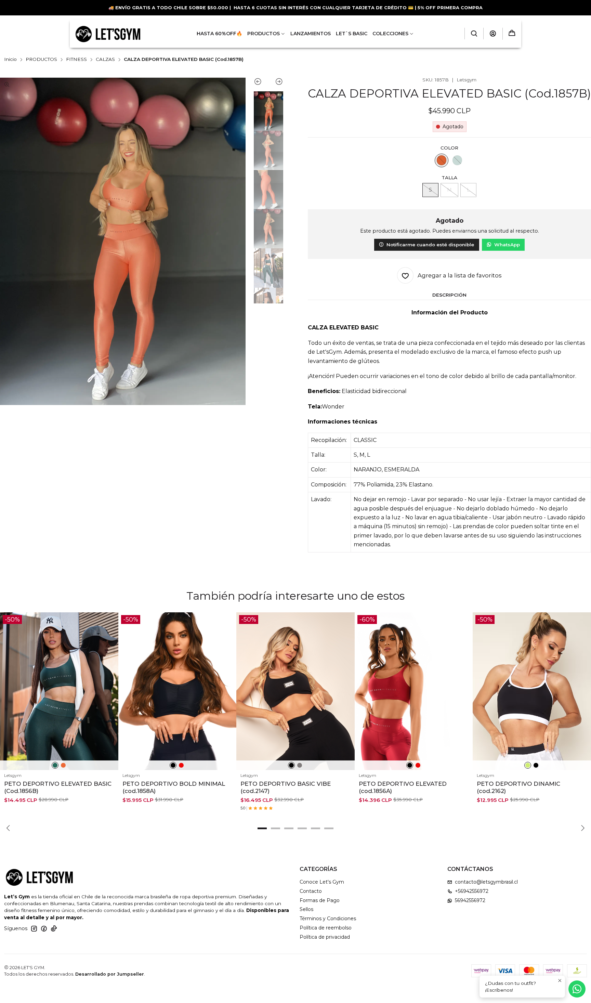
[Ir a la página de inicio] (108, 33)
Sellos (306, 909)
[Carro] (512, 34)
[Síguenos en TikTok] (53, 928)
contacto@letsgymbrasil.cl (486, 882)
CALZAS (105, 59)
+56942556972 (471, 891)
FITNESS (76, 59)
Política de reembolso (326, 928)
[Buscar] (474, 33)
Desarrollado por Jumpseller (109, 974)
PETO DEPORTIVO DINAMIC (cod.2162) (518, 787)
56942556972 (470, 900)
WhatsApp (507, 244)
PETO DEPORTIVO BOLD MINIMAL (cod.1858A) (173, 787)
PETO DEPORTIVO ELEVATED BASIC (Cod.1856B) (57, 787)
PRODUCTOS (41, 59)
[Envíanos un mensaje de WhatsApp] (577, 989)
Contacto (311, 891)
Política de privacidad (325, 937)
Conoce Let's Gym (322, 882)
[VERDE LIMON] (527, 765)
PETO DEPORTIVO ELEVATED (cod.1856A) (403, 787)
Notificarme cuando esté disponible (430, 244)
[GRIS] (299, 765)
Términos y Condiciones (328, 918)
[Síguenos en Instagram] (33, 928)
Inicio (10, 59)
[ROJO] (181, 765)
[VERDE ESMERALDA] (457, 160)
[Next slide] (275, 83)
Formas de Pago (320, 900)
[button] (262, 828)
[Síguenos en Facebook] (43, 928)
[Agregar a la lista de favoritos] (110, 683)
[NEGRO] (173, 765)
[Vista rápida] (110, 699)
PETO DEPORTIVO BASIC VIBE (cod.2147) (285, 787)
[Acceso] (493, 33)
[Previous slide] (261, 83)
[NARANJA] (441, 160)
